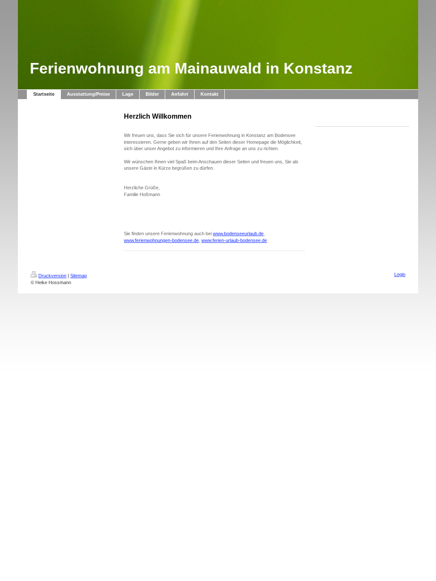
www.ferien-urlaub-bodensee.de (234, 240)
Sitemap (78, 275)
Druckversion (52, 275)
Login (399, 274)
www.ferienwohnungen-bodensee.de (161, 240)
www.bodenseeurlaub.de (238, 233)
